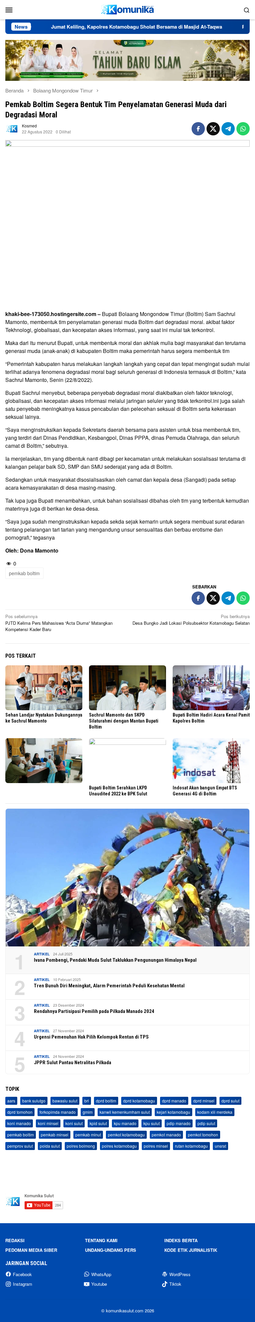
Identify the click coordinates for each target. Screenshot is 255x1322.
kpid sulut (98, 1123)
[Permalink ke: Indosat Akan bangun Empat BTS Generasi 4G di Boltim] (211, 760)
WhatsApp (101, 1274)
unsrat (220, 1146)
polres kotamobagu (119, 1146)
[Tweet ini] (213, 128)
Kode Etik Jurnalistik (190, 1250)
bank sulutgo (33, 1100)
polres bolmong (81, 1146)
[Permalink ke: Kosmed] (12, 128)
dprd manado (174, 1100)
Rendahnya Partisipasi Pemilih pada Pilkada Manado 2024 (94, 1011)
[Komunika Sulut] (127, 9)
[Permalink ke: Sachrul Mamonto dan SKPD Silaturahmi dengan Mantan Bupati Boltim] (127, 687)
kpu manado (125, 1123)
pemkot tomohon (203, 1134)
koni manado (19, 1123)
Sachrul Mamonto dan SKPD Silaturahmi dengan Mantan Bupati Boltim (123, 721)
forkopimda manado (58, 1112)
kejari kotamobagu (173, 1112)
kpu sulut (151, 1123)
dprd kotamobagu (139, 1100)
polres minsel (156, 1146)
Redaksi (15, 1240)
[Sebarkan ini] (198, 128)
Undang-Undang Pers (110, 1250)
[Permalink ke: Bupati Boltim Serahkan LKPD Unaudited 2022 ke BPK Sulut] (127, 760)
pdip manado (179, 1123)
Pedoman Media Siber (31, 1250)
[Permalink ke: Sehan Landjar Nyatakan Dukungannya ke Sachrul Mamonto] (43, 687)
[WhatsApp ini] (243, 128)
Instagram (22, 1284)
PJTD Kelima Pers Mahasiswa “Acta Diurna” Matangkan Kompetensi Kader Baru (59, 622)
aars (11, 1100)
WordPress (180, 1274)
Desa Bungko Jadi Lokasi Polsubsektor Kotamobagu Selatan (191, 619)
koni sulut (74, 1123)
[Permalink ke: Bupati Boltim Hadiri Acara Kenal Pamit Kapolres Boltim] (211, 687)
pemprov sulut (20, 1146)
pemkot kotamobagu (126, 1134)
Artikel (42, 953)
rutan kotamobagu (191, 1146)
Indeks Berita (181, 1240)
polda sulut (50, 1146)
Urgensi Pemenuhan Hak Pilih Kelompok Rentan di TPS (91, 1037)
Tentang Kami (101, 1240)
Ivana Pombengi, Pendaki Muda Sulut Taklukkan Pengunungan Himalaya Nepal (115, 960)
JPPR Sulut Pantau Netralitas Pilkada (72, 1063)
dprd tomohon (20, 1112)
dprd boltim (106, 1100)
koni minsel (48, 1123)
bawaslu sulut (64, 1100)
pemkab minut (88, 1134)
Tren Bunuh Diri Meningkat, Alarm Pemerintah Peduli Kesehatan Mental (109, 986)
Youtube (99, 1284)
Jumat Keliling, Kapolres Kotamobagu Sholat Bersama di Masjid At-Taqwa (107, 27)
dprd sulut (230, 1100)
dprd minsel (203, 1100)
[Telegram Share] (228, 128)
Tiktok (175, 1284)
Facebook (22, 1274)
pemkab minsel (54, 1134)
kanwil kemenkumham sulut (125, 1112)
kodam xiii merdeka (214, 1112)
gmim (88, 1112)
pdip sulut (206, 1123)
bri (86, 1100)
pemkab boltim (24, 573)
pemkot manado (166, 1134)
